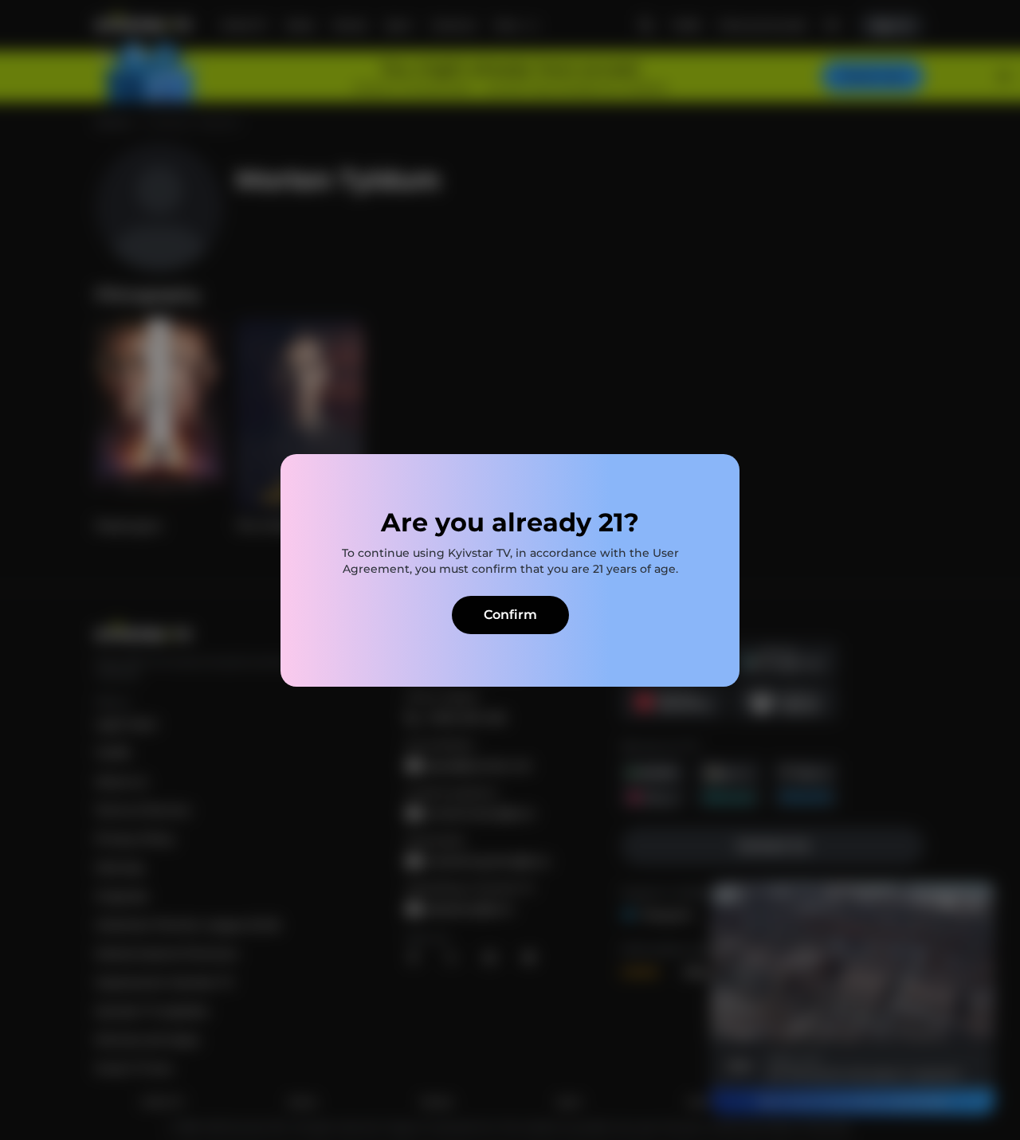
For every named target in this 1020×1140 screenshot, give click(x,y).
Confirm (510, 614)
